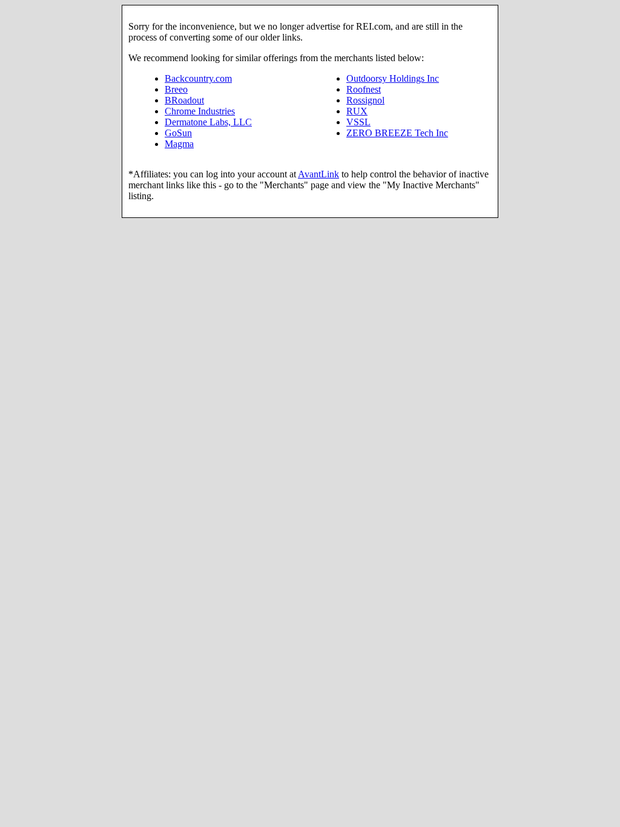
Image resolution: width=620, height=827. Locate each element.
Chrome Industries (200, 111)
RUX (357, 111)
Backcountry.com (198, 78)
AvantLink (318, 174)
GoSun (178, 133)
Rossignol (365, 100)
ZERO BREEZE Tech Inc (397, 133)
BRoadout (184, 100)
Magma (179, 144)
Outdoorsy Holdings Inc (392, 78)
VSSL (358, 122)
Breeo (176, 89)
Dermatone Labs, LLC (208, 122)
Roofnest (363, 89)
